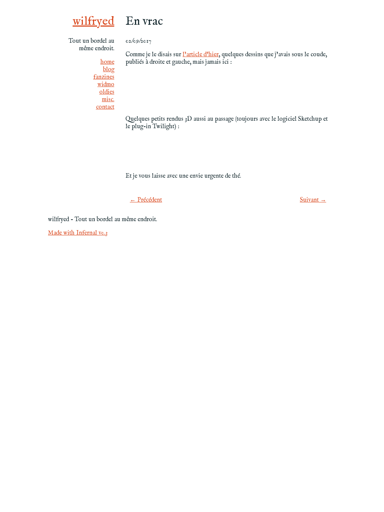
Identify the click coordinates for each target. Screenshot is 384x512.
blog (108, 69)
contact (105, 107)
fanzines (103, 77)
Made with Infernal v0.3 (78, 233)
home (107, 62)
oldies (106, 92)
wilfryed (93, 21)
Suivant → (313, 200)
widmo (106, 84)
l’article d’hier (201, 54)
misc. (108, 99)
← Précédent (146, 200)
